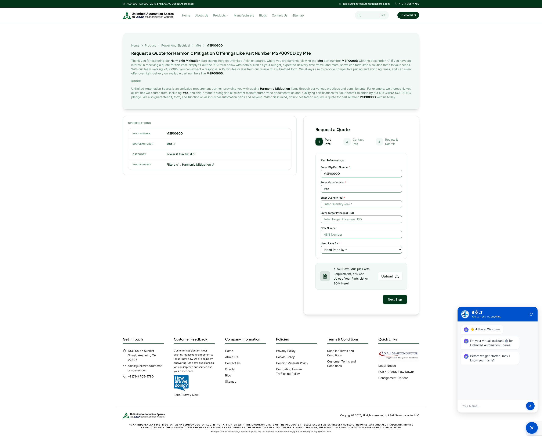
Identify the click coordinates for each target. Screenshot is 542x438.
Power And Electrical (175, 45)
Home (186, 15)
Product (150, 45)
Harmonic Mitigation (196, 164)
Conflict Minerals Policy (292, 363)
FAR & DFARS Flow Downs (396, 371)
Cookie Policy (285, 357)
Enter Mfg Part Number (335, 167)
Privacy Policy (286, 351)
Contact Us (279, 15)
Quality (230, 369)
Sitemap (298, 15)
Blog (228, 375)
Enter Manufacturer (333, 182)
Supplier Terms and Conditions (340, 353)
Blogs (263, 15)
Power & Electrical (179, 154)
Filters (170, 164)
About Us (201, 15)
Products (219, 15)
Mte (198, 45)
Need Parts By (330, 243)
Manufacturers (244, 15)
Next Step (395, 299)
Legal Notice (387, 365)
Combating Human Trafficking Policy (289, 371)
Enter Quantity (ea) (333, 197)
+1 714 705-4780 (409, 3)
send (530, 406)
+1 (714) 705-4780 (141, 376)
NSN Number (329, 228)
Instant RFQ (408, 15)
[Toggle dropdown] (227, 15)
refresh (531, 314)
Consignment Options (393, 378)
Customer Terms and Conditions (341, 364)
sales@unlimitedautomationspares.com (366, 3)
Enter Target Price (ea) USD (337, 212)
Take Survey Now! (186, 395)
